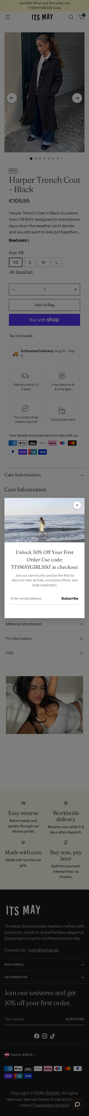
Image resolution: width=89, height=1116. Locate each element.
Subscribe (69, 598)
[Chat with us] (77, 1104)
